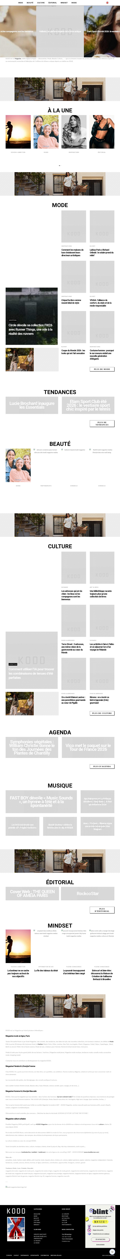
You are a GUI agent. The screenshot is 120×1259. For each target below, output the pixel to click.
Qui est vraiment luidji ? (65, 1097)
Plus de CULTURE (102, 713)
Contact (16, 1255)
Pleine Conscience (73, 966)
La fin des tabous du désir (46, 970)
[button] (113, 3)
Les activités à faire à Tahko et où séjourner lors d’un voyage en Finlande (102, 647)
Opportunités (34, 1255)
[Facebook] (93, 3)
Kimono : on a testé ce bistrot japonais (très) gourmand (99, 700)
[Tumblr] (98, 3)
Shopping (13, 320)
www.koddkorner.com (91, 1152)
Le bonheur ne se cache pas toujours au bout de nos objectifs (18, 159)
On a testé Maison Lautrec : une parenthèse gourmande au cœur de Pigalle (73, 700)
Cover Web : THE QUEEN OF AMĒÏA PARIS (32, 893)
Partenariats (46, 485)
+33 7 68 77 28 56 (66, 1236)
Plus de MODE (102, 369)
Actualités (66, 1218)
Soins (46, 152)
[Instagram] (91, 3)
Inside (74, 3)
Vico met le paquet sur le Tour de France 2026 (88, 747)
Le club (64, 1222)
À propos (9, 1255)
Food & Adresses (68, 640)
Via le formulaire (67, 1239)
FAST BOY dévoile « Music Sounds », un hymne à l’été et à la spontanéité (41, 801)
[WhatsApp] (96, 3)
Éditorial (52, 3)
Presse (64, 1220)
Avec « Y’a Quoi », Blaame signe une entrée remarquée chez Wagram (97, 826)
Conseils (74, 485)
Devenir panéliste (40, 1236)
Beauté (30, 3)
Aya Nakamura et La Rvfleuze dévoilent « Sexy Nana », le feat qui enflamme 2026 (97, 801)
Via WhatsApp (66, 1234)
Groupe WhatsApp (40, 1234)
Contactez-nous (66, 1241)
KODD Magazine (41, 1124)
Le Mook (36, 1243)
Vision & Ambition (18, 152)
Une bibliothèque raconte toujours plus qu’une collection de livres (101, 594)
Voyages (64, 587)
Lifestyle (13, 664)
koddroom (42, 1152)
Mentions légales (56, 1255)
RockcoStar (87, 893)
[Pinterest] (101, 3)
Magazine (18, 58)
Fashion (40, 1044)
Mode (20, 3)
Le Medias (37, 1240)
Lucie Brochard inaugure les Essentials (31, 405)
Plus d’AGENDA (102, 766)
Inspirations (74, 152)
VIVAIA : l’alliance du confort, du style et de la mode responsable (100, 303)
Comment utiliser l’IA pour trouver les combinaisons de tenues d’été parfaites (31, 673)
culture (101, 1124)
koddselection (26, 1152)
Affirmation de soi (46, 966)
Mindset (64, 3)
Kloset (92, 246)
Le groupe (65, 1214)
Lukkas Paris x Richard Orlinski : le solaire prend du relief (102, 253)
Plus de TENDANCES (102, 423)
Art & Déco (94, 587)
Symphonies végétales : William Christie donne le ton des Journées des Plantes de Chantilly (32, 747)
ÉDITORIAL (102, 152)
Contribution (45, 1255)
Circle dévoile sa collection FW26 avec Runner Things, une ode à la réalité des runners (30, 329)
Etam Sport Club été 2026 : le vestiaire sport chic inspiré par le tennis (60, 31)
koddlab (34, 1152)
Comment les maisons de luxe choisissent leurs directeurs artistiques (74, 159)
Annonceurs (38, 1238)
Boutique (65, 1216)
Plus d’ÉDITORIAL (102, 910)
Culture (41, 3)
